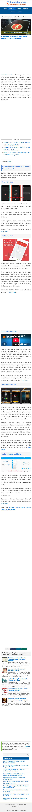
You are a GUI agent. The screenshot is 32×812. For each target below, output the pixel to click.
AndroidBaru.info (6, 75)
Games (19, 8)
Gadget (20, 12)
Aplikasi (11, 8)
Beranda (4, 16)
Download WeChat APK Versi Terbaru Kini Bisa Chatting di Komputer (17, 659)
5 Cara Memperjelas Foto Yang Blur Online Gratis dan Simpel (14, 770)
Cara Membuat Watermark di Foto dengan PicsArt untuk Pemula (13, 774)
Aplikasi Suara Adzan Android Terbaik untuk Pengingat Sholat (17, 699)
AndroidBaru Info (21, 810)
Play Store (4, 231)
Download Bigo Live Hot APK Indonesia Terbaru (16, 669)
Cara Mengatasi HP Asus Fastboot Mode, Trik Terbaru (14, 762)
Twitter (18, 649)
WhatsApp (24, 649)
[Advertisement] (16, 57)
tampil (9, 161)
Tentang (7, 804)
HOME (5, 8)
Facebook (12, 649)
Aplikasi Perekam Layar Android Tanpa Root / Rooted (17, 689)
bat (18, 150)
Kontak (13, 804)
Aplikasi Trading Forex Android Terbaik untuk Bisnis (17, 679)
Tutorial (12, 12)
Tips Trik (25, 8)
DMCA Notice (16, 806)
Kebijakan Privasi (21, 804)
